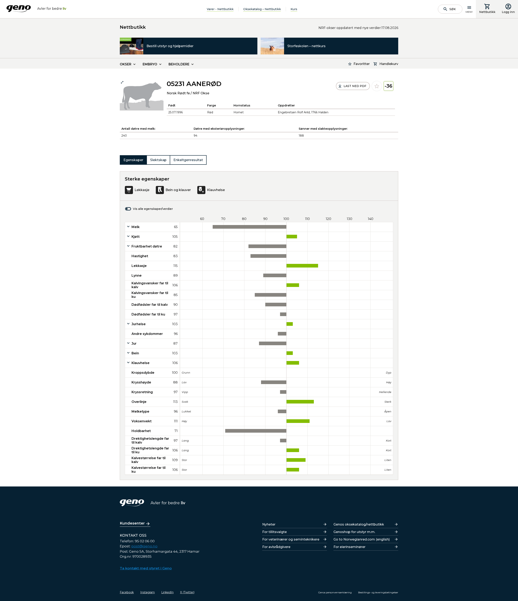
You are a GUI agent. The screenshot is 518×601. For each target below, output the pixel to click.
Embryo (150, 64)
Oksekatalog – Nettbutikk (262, 9)
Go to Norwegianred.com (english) (361, 539)
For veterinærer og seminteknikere (290, 539)
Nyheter (268, 524)
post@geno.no (144, 546)
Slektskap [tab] (158, 160)
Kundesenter (132, 523)
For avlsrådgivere (276, 547)
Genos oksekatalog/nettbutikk (358, 524)
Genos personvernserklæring (335, 592)
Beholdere (179, 64)
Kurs (294, 9)
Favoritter (361, 64)
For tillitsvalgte (274, 532)
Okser (125, 64)
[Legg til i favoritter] (377, 86)
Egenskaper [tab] (133, 160)
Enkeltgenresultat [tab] (188, 160)
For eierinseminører (349, 547)
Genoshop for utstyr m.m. (354, 532)
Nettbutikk (487, 12)
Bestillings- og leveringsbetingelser (378, 592)
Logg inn (508, 12)
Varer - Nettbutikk (220, 9)
